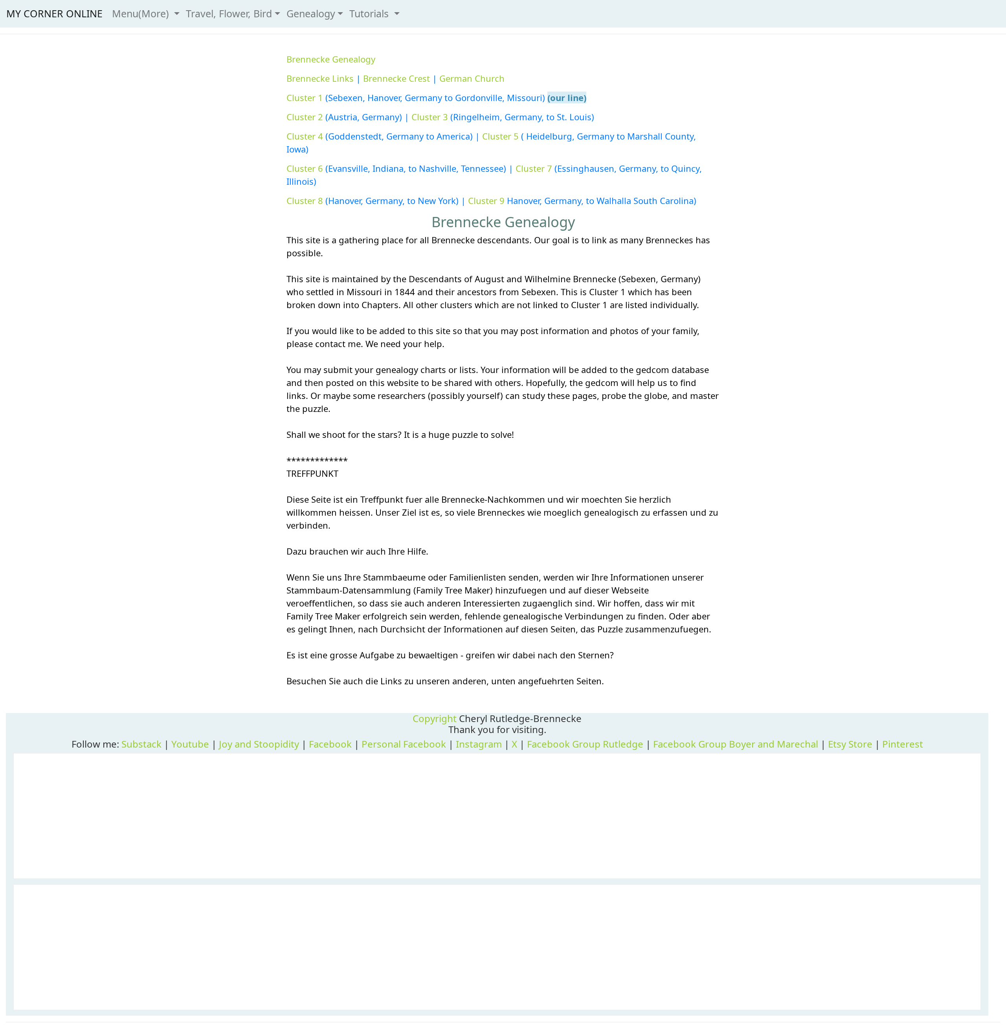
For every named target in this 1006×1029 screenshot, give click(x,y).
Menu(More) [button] (142, 13)
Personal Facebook (404, 743)
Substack (141, 743)
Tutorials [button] (370, 13)
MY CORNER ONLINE (54, 13)
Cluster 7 (534, 168)
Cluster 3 (429, 117)
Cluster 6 (304, 168)
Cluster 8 (304, 200)
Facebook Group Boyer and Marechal (735, 743)
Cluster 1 (304, 97)
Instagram (479, 743)
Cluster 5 (501, 136)
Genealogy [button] (310, 13)
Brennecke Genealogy (330, 59)
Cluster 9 (486, 200)
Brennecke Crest (396, 78)
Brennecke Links (320, 78)
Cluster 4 (304, 136)
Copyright (435, 718)
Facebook (330, 743)
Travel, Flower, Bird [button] (229, 13)
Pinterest (902, 743)
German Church (472, 78)
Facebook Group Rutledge (585, 743)
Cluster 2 (304, 117)
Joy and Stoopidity (259, 743)
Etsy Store (850, 743)
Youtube (190, 743)
